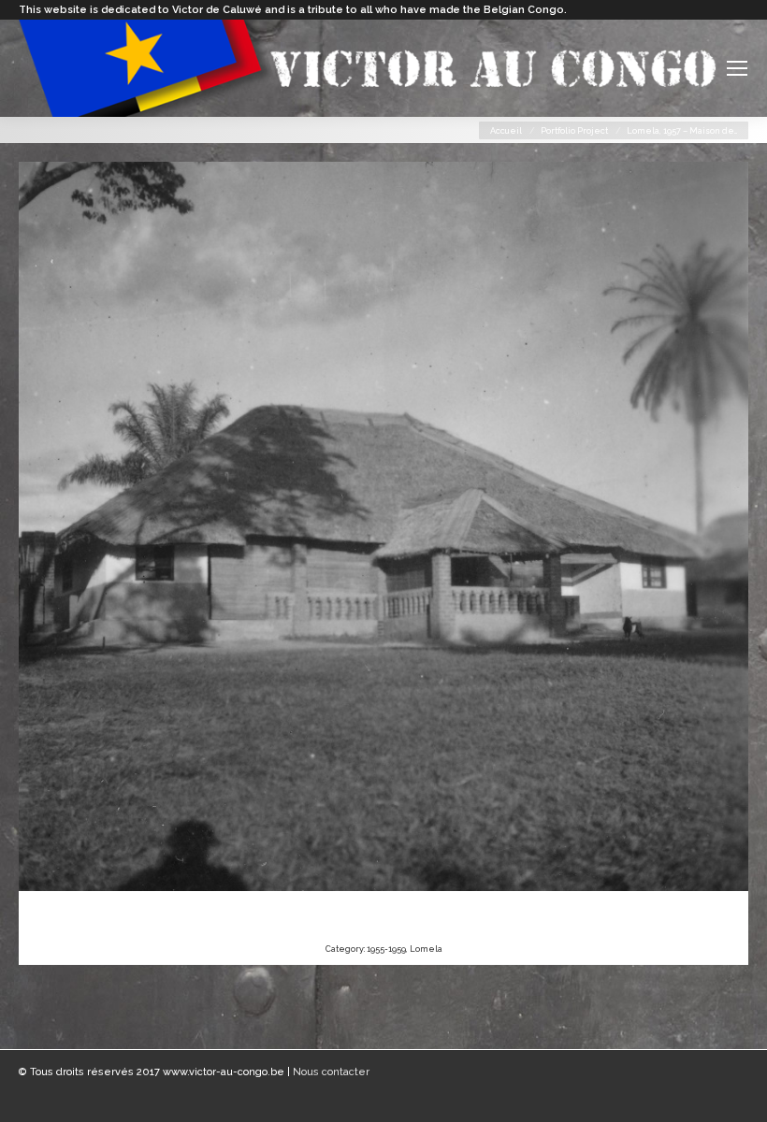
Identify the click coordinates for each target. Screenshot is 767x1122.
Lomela (426, 949)
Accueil (506, 131)
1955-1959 (386, 949)
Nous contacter (331, 1072)
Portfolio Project (574, 131)
